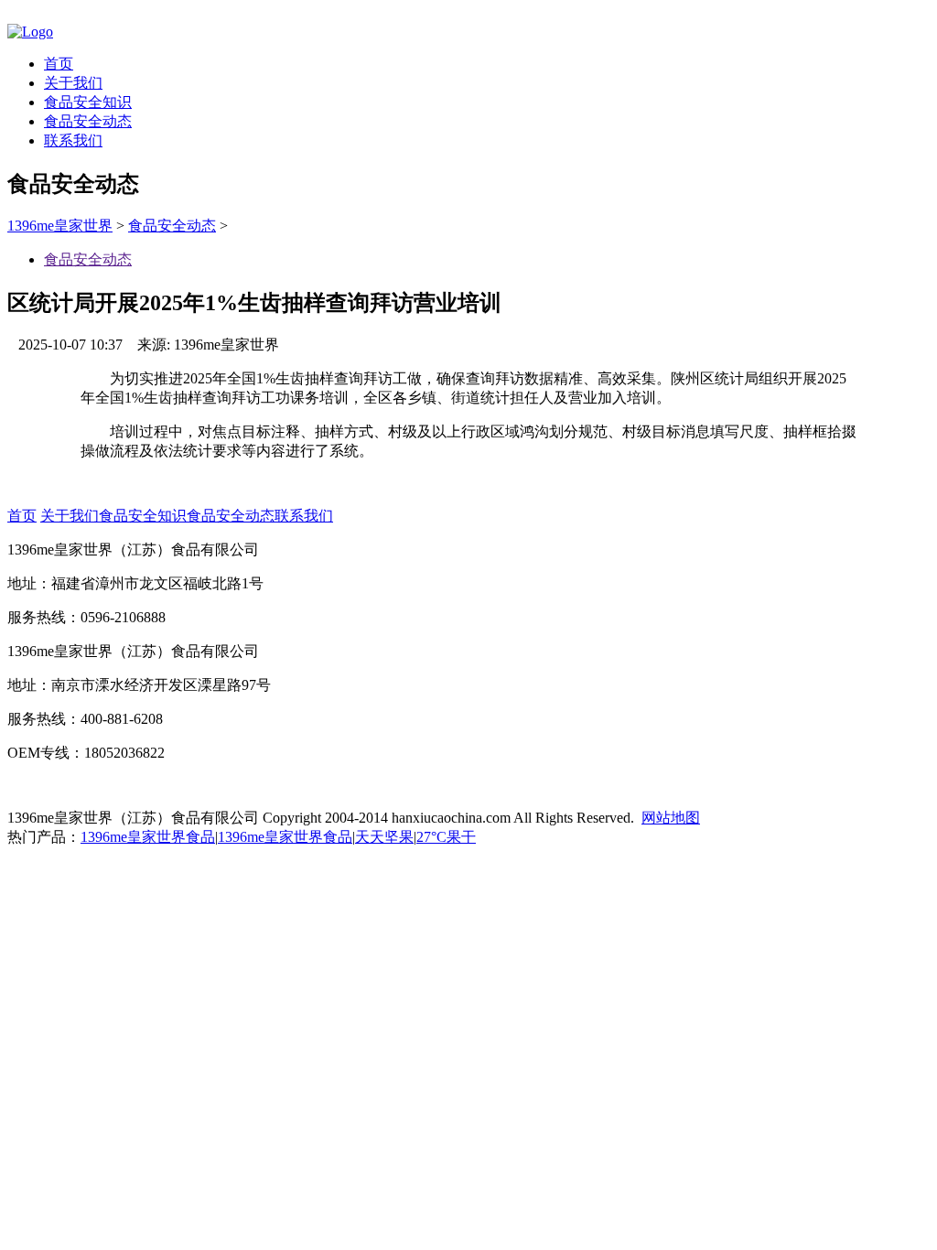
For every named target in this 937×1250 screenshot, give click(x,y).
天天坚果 (384, 837)
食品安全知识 (88, 102)
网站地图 (670, 817)
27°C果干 (446, 837)
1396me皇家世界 (60, 225)
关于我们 (73, 83)
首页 (58, 63)
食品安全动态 (88, 121)
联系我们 (73, 140)
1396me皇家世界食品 (148, 837)
